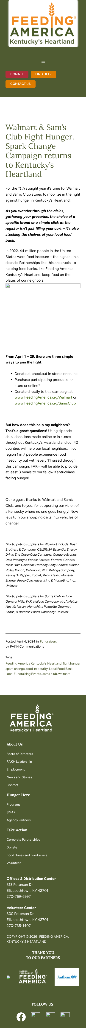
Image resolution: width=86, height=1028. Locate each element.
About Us (15, 744)
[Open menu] (43, 61)
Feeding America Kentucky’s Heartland (33, 663)
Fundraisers (48, 641)
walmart (64, 674)
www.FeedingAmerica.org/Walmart (43, 397)
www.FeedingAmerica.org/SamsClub (45, 403)
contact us (20, 84)
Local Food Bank (60, 669)
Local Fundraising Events (23, 674)
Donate (17, 74)
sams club (49, 674)
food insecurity (37, 669)
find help (43, 74)
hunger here (18, 794)
